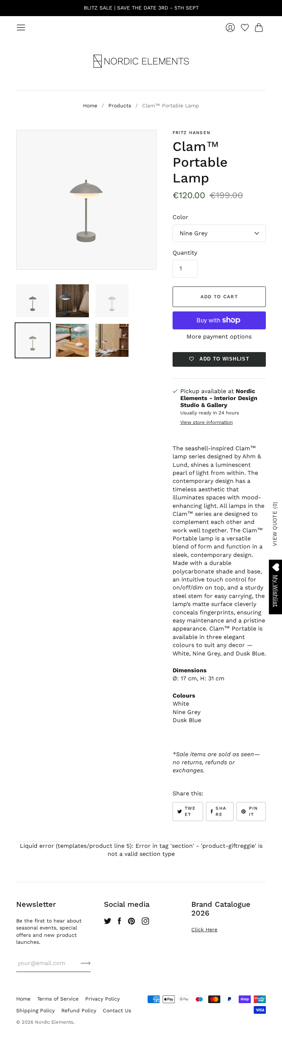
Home (90, 105)
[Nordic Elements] (141, 61)
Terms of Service (58, 999)
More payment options (219, 336)
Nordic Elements (54, 1022)
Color (180, 217)
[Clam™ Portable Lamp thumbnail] (32, 300)
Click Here (204, 929)
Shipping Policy (35, 1010)
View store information (206, 422)
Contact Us (117, 1010)
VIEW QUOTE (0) (275, 524)
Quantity (185, 252)
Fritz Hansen (191, 132)
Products (119, 105)
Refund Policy (78, 1010)
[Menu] (21, 27)
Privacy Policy (102, 999)
